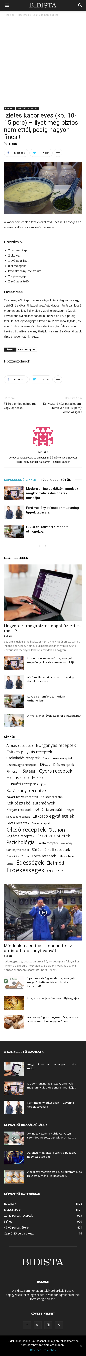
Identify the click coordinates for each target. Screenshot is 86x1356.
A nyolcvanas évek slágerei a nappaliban (54, 715)
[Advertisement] (43, 62)
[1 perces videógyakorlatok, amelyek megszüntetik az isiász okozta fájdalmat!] (14, 983)
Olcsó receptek (26, 829)
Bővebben (49, 1350)
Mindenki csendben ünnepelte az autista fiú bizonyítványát (38, 948)
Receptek (23, 15)
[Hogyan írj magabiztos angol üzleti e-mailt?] (43, 592)
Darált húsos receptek (57, 758)
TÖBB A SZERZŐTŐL (55, 480)
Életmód (55, 863)
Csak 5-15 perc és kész (45, 15)
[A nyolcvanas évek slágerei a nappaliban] (14, 720)
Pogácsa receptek (20, 836)
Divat (45, 764)
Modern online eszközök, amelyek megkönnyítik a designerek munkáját (52, 493)
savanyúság (66, 843)
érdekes (55, 870)
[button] (80, 5)
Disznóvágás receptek (21, 765)
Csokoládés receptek (23, 758)
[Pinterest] (59, 1325)
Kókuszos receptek (18, 816)
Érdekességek (25, 870)
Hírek (38, 778)
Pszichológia (20, 842)
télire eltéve (66, 856)
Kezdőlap (9, 15)
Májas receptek (41, 823)
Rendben (35, 1350)
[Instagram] (48, 1325)
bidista (13, 143)
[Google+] (38, 1325)
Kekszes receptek (52, 797)
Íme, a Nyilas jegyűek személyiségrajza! (53, 998)
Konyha (70, 810)
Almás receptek (19, 746)
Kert (38, 809)
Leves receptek (26, 349)
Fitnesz (11, 771)
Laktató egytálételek (53, 816)
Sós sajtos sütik (17, 850)
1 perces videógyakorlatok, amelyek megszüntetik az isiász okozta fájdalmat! (51, 982)
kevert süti (54, 810)
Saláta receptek (48, 843)
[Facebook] (27, 1325)
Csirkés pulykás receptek (29, 752)
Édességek (30, 862)
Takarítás (12, 856)
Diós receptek (63, 765)
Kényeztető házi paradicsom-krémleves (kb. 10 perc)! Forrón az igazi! (62, 408)
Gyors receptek (55, 771)
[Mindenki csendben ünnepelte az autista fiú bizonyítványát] (43, 912)
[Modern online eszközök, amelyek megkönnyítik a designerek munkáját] (14, 493)
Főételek (28, 771)
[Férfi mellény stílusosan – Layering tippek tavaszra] (14, 512)
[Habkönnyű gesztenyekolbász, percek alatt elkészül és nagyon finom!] (14, 1022)
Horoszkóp (17, 778)
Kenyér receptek (19, 809)
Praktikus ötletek (53, 836)
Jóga (44, 784)
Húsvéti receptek (22, 784)
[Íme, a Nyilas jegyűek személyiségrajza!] (14, 1003)
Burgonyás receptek (56, 745)
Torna (25, 856)
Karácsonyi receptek (26, 791)
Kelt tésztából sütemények (30, 803)
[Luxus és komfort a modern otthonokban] (14, 531)
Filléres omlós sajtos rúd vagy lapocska (20, 406)
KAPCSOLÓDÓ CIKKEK (20, 480)
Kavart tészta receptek (22, 797)
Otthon (57, 830)
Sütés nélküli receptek (51, 850)
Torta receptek (44, 856)
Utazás (9, 863)
